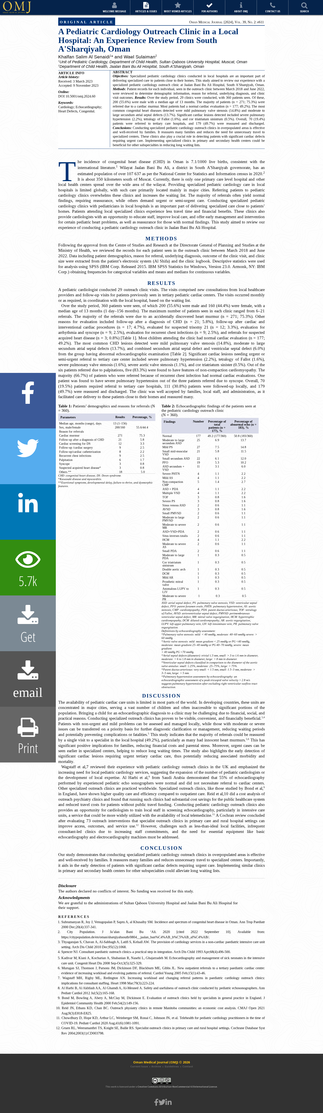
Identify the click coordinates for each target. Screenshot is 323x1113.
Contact (187, 1066)
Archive (156, 1066)
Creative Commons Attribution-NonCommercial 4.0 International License (177, 1086)
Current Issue (139, 1066)
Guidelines (172, 1066)
